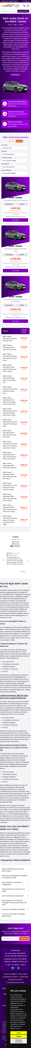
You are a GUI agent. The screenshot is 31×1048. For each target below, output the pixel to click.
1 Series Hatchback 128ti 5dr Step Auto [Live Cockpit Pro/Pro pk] (14, 696)
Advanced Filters (23, 11)
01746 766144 (22, 959)
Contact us (26, 1)
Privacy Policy (22, 974)
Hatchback (15, 75)
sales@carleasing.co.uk (19, 961)
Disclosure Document (15, 980)
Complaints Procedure (10, 977)
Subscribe (24, 939)
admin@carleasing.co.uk (18, 956)
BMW (15, 25)
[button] (3, 560)
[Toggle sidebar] (28, 5)
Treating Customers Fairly (15, 982)
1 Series (21, 25)
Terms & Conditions (10, 974)
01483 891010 (21, 953)
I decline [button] (18, 1036)
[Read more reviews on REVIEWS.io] (15, 546)
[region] (15, 560)
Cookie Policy (23, 977)
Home (10, 25)
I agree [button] (19, 1033)
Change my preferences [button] (18, 1041)
